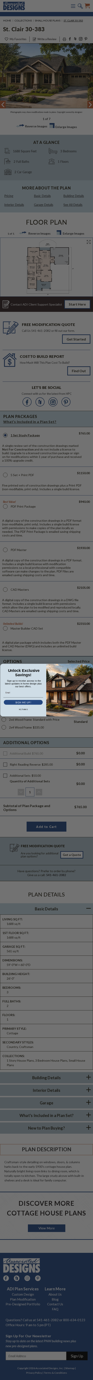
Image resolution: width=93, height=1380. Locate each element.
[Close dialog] (90, 666)
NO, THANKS (23, 709)
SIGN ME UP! (23, 702)
